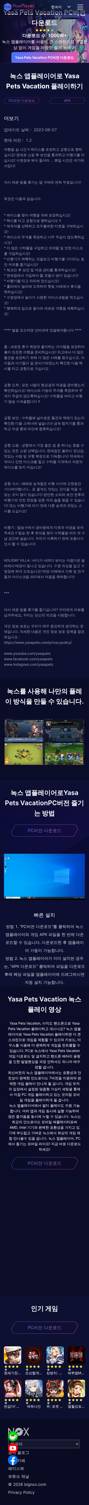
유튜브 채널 (18, 1476)
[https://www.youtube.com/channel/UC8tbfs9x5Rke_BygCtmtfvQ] (13, 1448)
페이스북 (16, 1468)
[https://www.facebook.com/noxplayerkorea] (13, 1460)
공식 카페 (16, 1460)
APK (67, 100)
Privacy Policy (21, 1492)
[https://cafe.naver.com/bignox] (13, 1436)
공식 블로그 (18, 1452)
